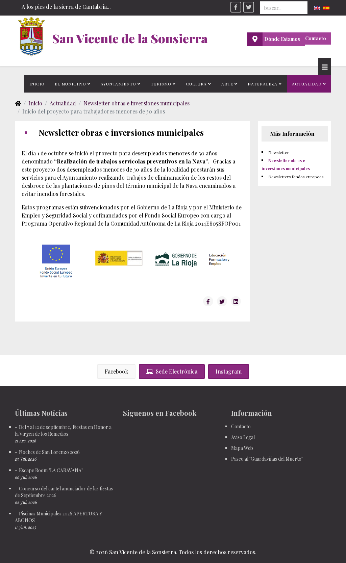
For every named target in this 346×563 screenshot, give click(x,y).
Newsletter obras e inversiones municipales (136, 103)
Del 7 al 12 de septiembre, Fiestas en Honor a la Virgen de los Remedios (63, 430)
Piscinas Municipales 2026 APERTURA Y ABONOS (58, 516)
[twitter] (248, 7)
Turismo (161, 83)
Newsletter (278, 152)
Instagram (229, 371)
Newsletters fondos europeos (296, 176)
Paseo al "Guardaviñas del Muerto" (267, 459)
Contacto (315, 38)
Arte (227, 83)
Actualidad (307, 83)
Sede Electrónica (176, 371)
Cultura (196, 83)
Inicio (37, 83)
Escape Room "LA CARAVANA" (51, 470)
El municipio (70, 83)
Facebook (116, 371)
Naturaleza (262, 83)
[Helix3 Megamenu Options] (324, 66)
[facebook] (235, 7)
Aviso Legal (243, 437)
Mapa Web (242, 448)
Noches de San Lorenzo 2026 (49, 452)
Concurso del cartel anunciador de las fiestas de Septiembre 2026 (64, 491)
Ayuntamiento (118, 83)
